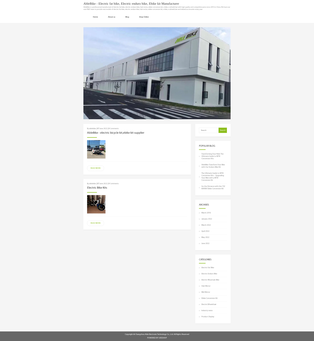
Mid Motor (205, 292)
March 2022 (206, 225)
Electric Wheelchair (208, 304)
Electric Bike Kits (97, 187)
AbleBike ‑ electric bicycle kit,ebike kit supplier (115, 132)
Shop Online (144, 17)
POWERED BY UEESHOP (157, 338)
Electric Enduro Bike (209, 274)
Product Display (207, 317)
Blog (127, 17)
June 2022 (205, 243)
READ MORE (96, 168)
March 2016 (206, 213)
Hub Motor (205, 286)
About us (111, 17)
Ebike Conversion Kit (209, 298)
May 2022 (205, 237)
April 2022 (205, 231)
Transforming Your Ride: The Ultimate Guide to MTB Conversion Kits (212, 156)
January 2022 (206, 219)
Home (95, 17)
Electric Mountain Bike (210, 280)
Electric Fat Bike (207, 268)
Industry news (207, 311)
